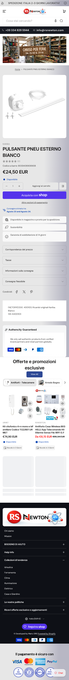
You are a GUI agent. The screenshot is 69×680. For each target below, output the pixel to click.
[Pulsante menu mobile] (5, 11)
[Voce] (55, 20)
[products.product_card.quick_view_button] (30, 403)
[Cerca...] (61, 20)
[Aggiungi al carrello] (30, 410)
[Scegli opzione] (62, 410)
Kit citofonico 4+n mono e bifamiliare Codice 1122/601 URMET (18, 429)
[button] (64, 11)
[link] (17, 292)
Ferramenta (10, 572)
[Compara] (62, 186)
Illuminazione (10, 583)
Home (17, 69)
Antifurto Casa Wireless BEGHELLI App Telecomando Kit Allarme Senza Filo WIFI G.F (50, 429)
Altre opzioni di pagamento (35, 202)
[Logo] (34, 11)
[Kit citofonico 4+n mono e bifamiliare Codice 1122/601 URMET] (18, 404)
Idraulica (8, 567)
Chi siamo (9, 531)
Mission (8, 536)
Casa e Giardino (12, 594)
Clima (7, 578)
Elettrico (8, 588)
